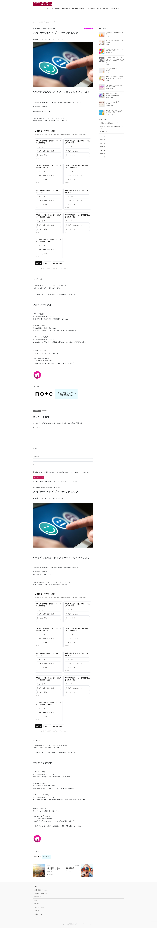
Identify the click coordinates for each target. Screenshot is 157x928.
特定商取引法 (38, 914)
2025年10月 (103, 150)
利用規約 (37, 910)
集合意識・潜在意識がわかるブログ (109, 123)
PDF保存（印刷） (58, 263)
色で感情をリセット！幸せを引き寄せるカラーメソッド (111, 127)
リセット (47, 263)
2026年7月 (102, 139)
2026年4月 (102, 143)
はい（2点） (42, 147)
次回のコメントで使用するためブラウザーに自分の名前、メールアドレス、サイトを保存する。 (63, 472)
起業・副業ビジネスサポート (41, 893)
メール (36, 456)
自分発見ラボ (88, 28)
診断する (38, 263)
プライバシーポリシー (39, 907)
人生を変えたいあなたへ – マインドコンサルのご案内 (53, 869)
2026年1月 (102, 146)
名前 (35, 448)
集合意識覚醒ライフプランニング (42, 890)
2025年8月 (102, 157)
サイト (35, 464)
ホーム (35, 886)
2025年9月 (102, 153)
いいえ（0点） (43, 155)
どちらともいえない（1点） (47, 151)
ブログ (35, 900)
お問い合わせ (37, 903)
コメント (36, 427)
